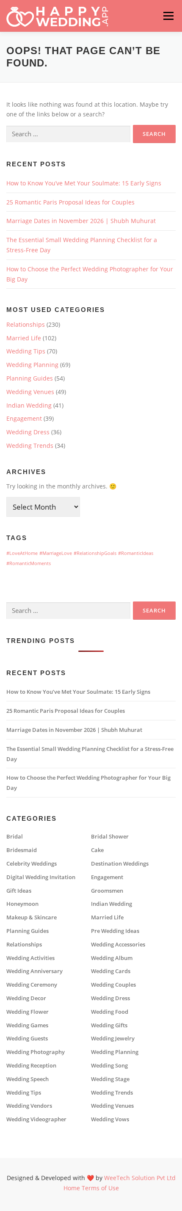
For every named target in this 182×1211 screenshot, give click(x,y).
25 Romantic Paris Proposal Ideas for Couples (70, 202)
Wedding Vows (110, 1119)
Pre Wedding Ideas (115, 931)
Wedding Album (111, 958)
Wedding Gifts (109, 1025)
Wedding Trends (29, 445)
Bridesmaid (21, 850)
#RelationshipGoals (95, 553)
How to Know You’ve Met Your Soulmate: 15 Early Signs (83, 183)
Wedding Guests (27, 1038)
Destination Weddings (120, 863)
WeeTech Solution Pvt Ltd (140, 1178)
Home (71, 1188)
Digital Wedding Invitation (40, 877)
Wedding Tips (25, 351)
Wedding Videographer (36, 1119)
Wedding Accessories (118, 944)
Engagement (24, 418)
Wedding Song (109, 1065)
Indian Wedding (29, 405)
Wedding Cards (110, 971)
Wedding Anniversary (34, 971)
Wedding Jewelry (113, 1038)
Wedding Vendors (29, 1105)
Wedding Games (27, 1025)
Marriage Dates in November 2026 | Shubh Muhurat (81, 221)
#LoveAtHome (22, 553)
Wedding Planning (32, 365)
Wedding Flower (27, 1011)
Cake (97, 850)
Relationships (25, 324)
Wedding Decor (26, 998)
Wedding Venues (30, 392)
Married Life (23, 338)
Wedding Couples (113, 984)
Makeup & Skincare (31, 917)
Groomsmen (107, 890)
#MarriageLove (55, 553)
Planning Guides (29, 378)
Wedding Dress (28, 432)
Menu (168, 16)
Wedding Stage (110, 1079)
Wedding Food (109, 1011)
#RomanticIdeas (135, 553)
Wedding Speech (27, 1079)
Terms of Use (100, 1188)
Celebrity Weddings (31, 863)
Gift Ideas (18, 890)
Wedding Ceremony (31, 984)
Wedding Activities (30, 958)
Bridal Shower (110, 836)
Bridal (14, 836)
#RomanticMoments (28, 563)
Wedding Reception (31, 1065)
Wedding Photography (35, 1052)
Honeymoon (22, 904)
